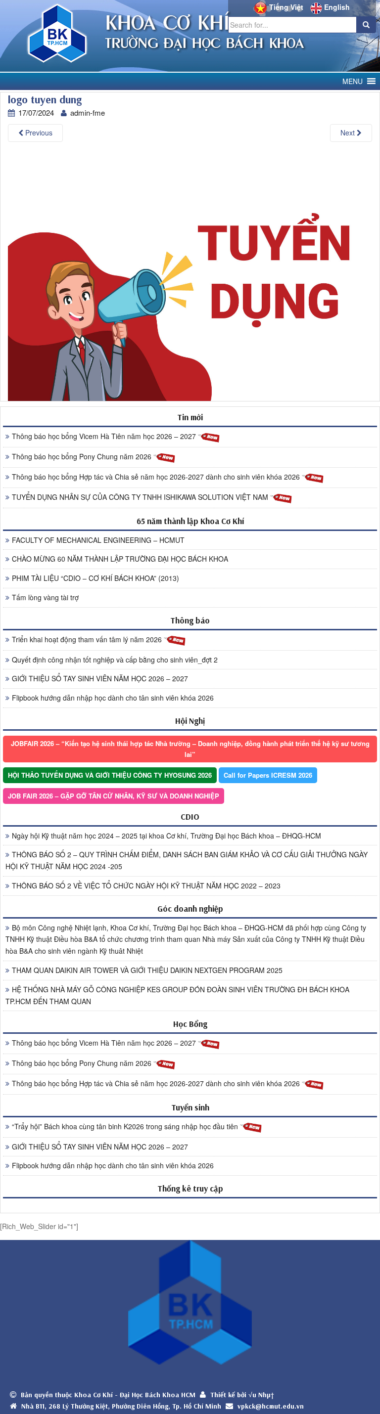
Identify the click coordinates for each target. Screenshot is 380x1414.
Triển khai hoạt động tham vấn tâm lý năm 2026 (88, 639)
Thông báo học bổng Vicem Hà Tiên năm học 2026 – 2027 (105, 436)
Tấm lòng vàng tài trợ (45, 597)
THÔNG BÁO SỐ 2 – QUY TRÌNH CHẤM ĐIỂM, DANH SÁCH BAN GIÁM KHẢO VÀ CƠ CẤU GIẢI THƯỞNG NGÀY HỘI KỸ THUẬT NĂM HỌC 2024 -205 (186, 860)
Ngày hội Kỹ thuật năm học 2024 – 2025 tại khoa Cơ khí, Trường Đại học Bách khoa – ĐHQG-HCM (166, 835)
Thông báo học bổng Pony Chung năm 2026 (82, 456)
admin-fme (87, 112)
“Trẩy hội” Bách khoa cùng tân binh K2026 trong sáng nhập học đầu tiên (126, 1126)
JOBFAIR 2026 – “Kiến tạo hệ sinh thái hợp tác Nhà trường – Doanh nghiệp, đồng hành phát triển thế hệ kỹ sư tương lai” (190, 749)
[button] (352, 81)
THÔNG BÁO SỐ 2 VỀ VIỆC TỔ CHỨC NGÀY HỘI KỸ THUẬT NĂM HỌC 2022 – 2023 (146, 885)
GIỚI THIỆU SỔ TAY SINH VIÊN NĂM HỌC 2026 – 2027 (100, 678)
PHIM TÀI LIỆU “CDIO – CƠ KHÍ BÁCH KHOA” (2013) (95, 578)
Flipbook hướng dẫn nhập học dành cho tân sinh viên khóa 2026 (113, 698)
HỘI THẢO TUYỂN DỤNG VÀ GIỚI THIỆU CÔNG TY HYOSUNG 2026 (110, 775)
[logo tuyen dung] (190, 275)
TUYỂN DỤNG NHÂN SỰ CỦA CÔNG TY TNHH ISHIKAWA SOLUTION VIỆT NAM (141, 497)
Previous (37, 132)
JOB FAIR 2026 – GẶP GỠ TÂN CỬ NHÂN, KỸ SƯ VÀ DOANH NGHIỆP (113, 795)
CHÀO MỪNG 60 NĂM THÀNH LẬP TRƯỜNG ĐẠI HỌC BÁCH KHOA (120, 559)
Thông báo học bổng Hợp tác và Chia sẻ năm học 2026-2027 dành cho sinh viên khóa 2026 (157, 477)
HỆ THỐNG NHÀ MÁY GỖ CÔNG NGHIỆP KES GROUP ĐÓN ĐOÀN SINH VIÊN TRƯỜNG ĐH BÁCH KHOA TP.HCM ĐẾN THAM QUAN (177, 995)
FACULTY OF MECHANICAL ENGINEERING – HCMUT (98, 540)
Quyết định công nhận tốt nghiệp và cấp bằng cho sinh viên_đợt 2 (115, 659)
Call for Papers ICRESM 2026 (268, 775)
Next (348, 132)
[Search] (366, 24)
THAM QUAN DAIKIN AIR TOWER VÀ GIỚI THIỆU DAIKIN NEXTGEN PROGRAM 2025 (147, 970)
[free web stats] (190, 1205)
